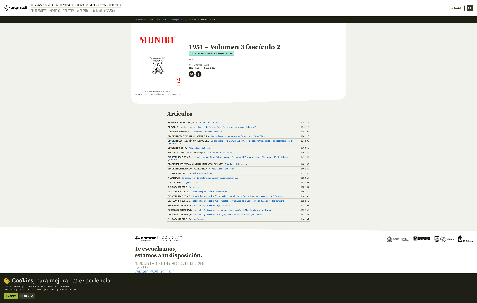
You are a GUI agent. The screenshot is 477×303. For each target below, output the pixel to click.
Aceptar (12, 296)
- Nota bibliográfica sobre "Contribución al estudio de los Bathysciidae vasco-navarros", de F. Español (236, 196)
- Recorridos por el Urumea (207, 122)
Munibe (91, 5)
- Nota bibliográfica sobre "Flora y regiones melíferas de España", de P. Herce (227, 214)
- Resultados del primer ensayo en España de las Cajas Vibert (237, 136)
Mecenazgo (109, 11)
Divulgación (68, 11)
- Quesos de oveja (193, 182)
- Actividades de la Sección (199, 148)
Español (457, 8)
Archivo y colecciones (73, 5)
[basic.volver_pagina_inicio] (15, 8)
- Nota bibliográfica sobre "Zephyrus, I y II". (210, 191)
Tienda (103, 5)
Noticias (38, 5)
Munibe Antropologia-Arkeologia (175, 19)
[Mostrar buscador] (470, 8)
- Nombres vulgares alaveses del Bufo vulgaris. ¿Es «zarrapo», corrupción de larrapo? (217, 127)
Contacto (116, 5)
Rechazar (28, 296)
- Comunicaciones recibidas (200, 173)
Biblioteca (52, 5)
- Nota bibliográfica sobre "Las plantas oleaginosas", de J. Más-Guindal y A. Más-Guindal (232, 210)
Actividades (82, 11)
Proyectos (55, 11)
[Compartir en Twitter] (192, 74)
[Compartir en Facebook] (198, 74)
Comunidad (96, 11)
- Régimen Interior (196, 219)
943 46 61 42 (143, 267)
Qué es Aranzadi (39, 11)
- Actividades (193, 187)
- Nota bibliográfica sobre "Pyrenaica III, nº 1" (213, 205)
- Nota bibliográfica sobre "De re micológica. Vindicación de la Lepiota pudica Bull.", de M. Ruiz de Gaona (237, 201)
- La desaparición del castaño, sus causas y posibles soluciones (209, 178)
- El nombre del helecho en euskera (206, 131)
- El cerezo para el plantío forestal (218, 152)
